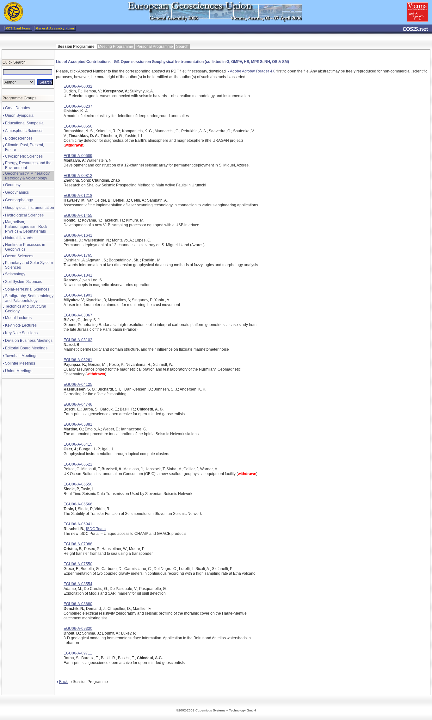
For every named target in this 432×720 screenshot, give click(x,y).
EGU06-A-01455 (78, 215)
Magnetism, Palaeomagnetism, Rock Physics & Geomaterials (26, 227)
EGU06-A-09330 (78, 628)
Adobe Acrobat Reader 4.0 (252, 71)
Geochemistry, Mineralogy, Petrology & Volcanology (27, 175)
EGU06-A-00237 (78, 106)
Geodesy (13, 185)
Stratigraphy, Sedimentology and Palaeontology (29, 298)
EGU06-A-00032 (78, 86)
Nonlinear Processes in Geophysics (25, 247)
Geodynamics (17, 192)
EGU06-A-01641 (78, 235)
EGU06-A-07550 (78, 564)
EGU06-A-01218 (78, 195)
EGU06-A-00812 (78, 175)
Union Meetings (18, 371)
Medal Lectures (18, 318)
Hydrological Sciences (24, 215)
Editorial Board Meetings (26, 348)
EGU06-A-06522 (78, 464)
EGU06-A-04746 (78, 404)
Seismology (15, 274)
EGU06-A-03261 (78, 360)
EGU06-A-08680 (78, 604)
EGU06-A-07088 (78, 544)
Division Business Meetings (28, 340)
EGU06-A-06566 (78, 504)
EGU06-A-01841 (78, 275)
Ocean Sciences (19, 256)
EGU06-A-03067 (78, 315)
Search (182, 46)
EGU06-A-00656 (78, 126)
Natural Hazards (19, 238)
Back (63, 681)
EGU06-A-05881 (78, 424)
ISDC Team (96, 529)
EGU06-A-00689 (78, 155)
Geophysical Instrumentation (29, 207)
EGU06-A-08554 (78, 584)
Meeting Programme (115, 46)
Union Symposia (19, 115)
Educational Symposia (24, 123)
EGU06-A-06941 (78, 524)
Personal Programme (154, 46)
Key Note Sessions (21, 333)
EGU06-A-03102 (78, 340)
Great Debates (17, 108)
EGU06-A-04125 (78, 384)
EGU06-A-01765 (78, 255)
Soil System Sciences (23, 281)
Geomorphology (19, 200)
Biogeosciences (19, 138)
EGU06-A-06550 (78, 484)
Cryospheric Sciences (24, 156)
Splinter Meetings (20, 363)
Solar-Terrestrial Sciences (27, 289)
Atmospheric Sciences (24, 130)
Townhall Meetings (21, 356)
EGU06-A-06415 (78, 444)
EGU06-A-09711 (78, 653)
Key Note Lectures (21, 325)
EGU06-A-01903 (78, 295)
